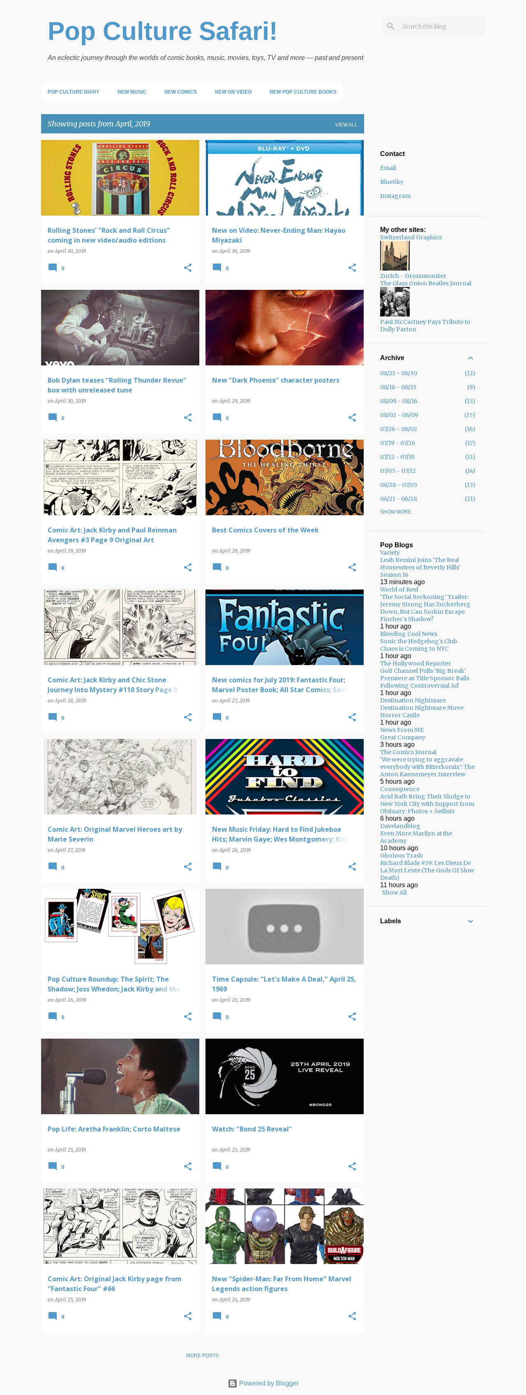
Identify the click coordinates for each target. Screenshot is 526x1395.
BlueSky (392, 182)
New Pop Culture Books (303, 92)
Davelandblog (400, 826)
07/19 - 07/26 (397, 443)
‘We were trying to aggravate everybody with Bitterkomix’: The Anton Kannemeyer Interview (427, 767)
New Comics (180, 92)
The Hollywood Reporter (415, 663)
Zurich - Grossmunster (413, 276)
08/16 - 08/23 (398, 387)
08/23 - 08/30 (398, 373)
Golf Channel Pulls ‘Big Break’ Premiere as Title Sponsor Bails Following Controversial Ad (424, 678)
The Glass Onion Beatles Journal (425, 283)
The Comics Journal (408, 752)
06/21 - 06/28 (398, 498)
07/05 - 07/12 (398, 471)
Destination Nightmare (413, 700)
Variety (390, 552)
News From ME (402, 730)
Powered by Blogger (268, 1383)
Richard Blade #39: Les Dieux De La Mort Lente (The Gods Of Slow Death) (427, 870)
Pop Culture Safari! (163, 31)
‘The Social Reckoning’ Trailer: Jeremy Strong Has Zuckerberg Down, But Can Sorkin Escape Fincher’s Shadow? (425, 608)
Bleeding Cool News (408, 634)
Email (388, 168)
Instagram (395, 196)
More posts (202, 1355)
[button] (188, 268)
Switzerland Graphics (411, 237)
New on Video (233, 92)
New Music (132, 92)
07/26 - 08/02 (398, 429)
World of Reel (399, 589)
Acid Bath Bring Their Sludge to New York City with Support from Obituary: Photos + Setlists (427, 804)
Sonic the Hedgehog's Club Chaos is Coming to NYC (418, 645)
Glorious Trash (401, 855)
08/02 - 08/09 (399, 415)
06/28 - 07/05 (399, 485)
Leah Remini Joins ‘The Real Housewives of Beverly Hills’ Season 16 (420, 567)
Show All (394, 892)
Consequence (400, 789)
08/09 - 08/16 (399, 401)
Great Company (402, 737)
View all (346, 125)
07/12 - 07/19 (397, 457)
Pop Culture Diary (73, 92)
